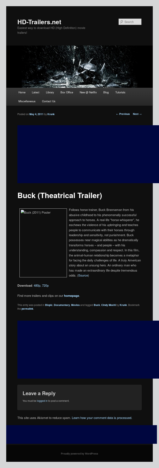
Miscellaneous (27, 101)
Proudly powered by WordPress (79, 453)
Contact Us (48, 101)
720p (45, 285)
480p (37, 285)
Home (21, 92)
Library (50, 92)
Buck (97, 305)
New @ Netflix (88, 92)
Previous (123, 114)
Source (83, 275)
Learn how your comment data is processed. (102, 417)
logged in (42, 400)
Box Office (66, 92)
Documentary (62, 305)
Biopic (49, 305)
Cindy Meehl (108, 305)
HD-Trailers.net (39, 21)
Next (137, 114)
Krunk (51, 114)
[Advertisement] (88, 350)
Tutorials (120, 92)
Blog (106, 92)
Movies (75, 305)
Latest (35, 92)
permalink (27, 308)
